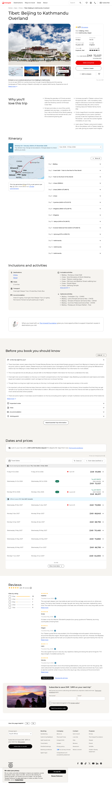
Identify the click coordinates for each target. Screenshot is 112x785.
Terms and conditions (76, 448)
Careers (59, 743)
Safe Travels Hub (45, 740)
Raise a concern (77, 749)
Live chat (75, 737)
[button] (39, 44)
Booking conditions (46, 749)
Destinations (18, 3)
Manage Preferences (56, 776)
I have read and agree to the (66, 703)
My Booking (44, 734)
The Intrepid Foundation (96, 737)
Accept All (57, 771)
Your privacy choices (65, 749)
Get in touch (76, 734)
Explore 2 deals (88, 68)
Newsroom (76, 746)
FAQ (74, 740)
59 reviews (84, 27)
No (33, 723)
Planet (91, 743)
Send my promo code (58, 708)
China (20, 8)
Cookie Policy (19, 780)
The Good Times (61, 737)
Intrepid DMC (60, 740)
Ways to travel (30, 3)
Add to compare (86, 74)
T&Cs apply (21, 742)
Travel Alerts (44, 743)
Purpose (91, 731)
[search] (74, 3)
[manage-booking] (91, 3)
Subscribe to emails (20, 746)
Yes (27, 723)
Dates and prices (88, 63)
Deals (39, 3)
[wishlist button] (99, 74)
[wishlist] (87, 3)
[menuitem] (6, 3)
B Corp (91, 734)
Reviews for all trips (61, 678)
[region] (35, 775)
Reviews (75, 743)
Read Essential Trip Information (56, 422)
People (91, 740)
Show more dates (54, 566)
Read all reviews (47, 678)
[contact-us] (95, 3)
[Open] (31, 588)
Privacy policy (60, 746)
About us (59, 734)
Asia (15, 8)
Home (10, 8)
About (45, 3)
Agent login (44, 752)
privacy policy (75, 703)
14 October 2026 (97, 58)
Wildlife (91, 746)
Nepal (15, 278)
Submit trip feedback (47, 737)
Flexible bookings (46, 746)
